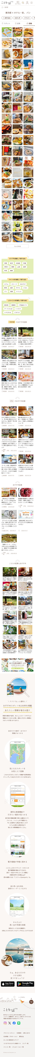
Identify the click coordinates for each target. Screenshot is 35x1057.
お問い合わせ (26, 1033)
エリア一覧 (25, 1043)
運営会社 (21, 1036)
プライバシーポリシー (9, 1033)
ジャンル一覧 (7, 1047)
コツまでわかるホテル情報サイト (12, 1043)
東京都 (6, 7)
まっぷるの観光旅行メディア (11, 1040)
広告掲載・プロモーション (11, 1036)
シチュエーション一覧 (18, 1047)
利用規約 (19, 1033)
